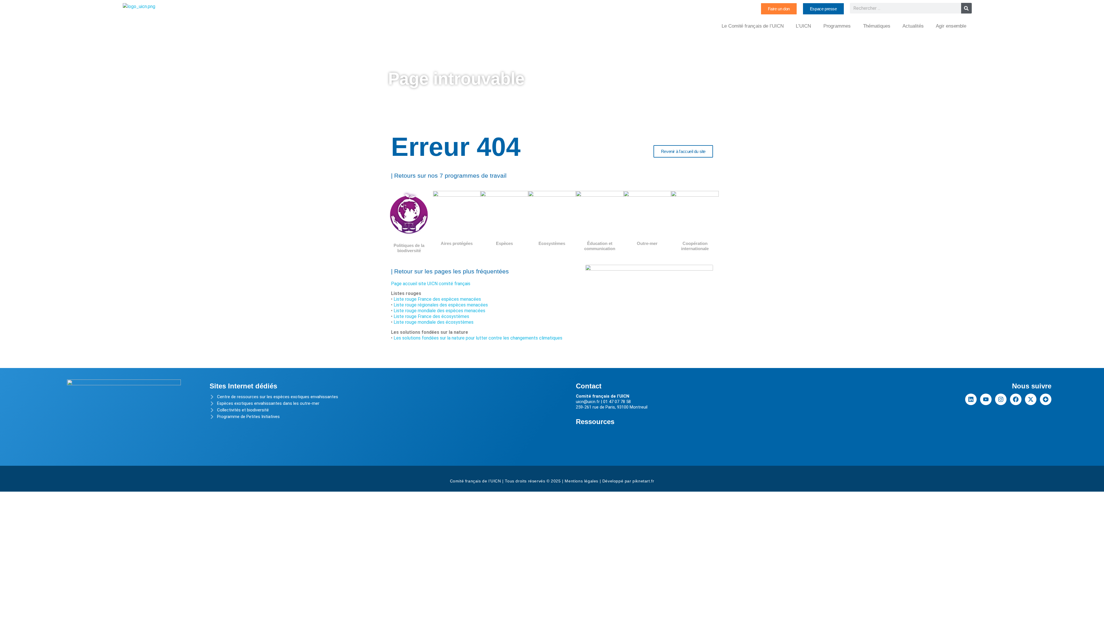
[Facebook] (1015, 399)
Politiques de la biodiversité (409, 248)
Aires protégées (457, 243)
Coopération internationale (695, 246)
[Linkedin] (971, 399)
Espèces (504, 243)
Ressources (595, 421)
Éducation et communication (599, 246)
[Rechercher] (966, 8)
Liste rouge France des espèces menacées (437, 299)
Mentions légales (581, 481)
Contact (588, 386)
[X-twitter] (1030, 399)
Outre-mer (647, 243)
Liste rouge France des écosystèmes (431, 316)
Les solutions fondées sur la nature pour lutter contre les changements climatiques (478, 338)
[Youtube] (986, 399)
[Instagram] (1001, 399)
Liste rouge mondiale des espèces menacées (439, 310)
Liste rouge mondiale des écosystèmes (434, 322)
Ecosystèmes (551, 243)
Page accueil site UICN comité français (430, 283)
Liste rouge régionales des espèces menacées (441, 305)
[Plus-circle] (1045, 399)
